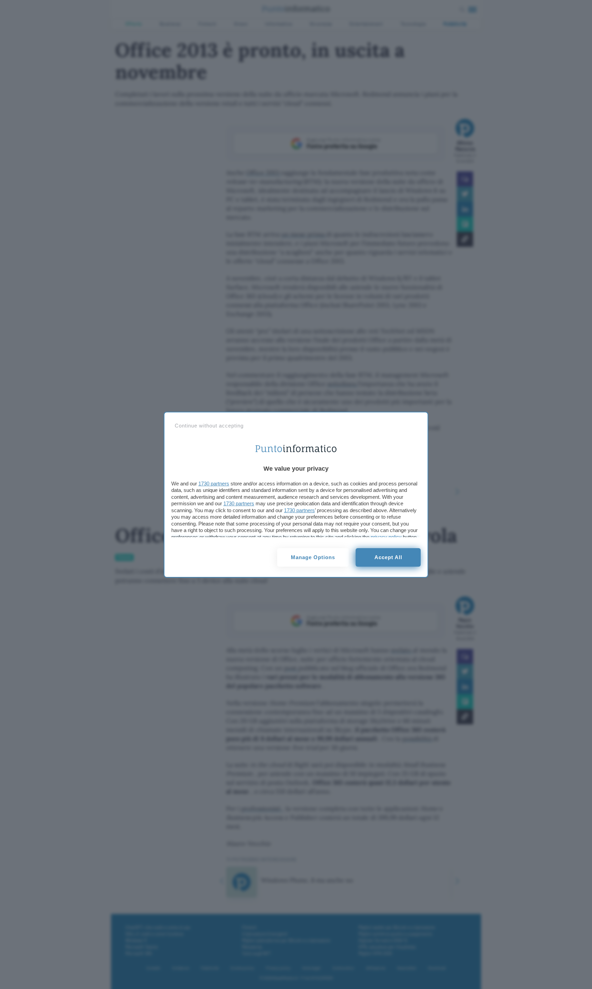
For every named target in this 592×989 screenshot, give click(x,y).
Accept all (388, 557)
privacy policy (386, 537)
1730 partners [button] (213, 483)
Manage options (313, 557)
